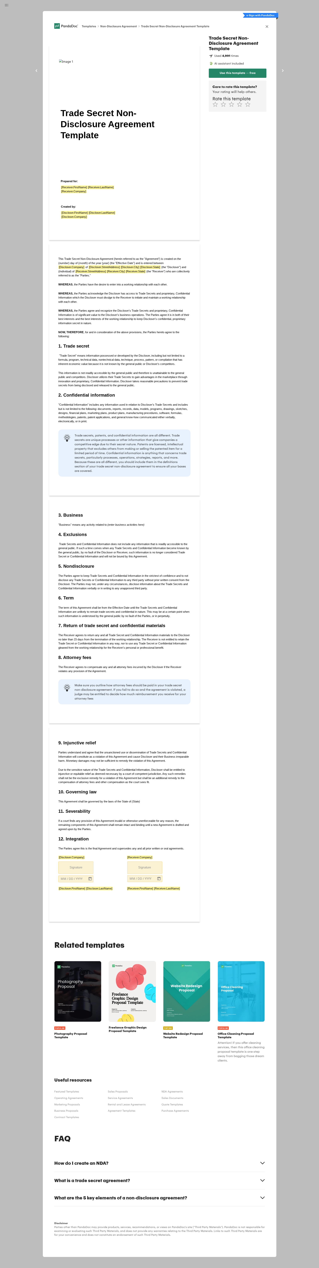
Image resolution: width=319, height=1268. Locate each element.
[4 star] (241, 104)
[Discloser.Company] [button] (74, 216)
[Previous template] (36, 70)
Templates (89, 26)
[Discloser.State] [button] (150, 267)
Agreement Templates (121, 1110)
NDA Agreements (172, 1091)
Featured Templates (66, 1091)
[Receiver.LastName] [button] (101, 187)
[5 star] (249, 104)
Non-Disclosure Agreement (118, 26)
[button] (75, 878)
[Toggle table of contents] (7, 5)
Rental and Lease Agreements (127, 1104)
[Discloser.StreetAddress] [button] (104, 267)
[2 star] (225, 104)
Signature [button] (76, 867)
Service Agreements (120, 1097)
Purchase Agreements (175, 1110)
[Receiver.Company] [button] (73, 191)
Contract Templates (66, 1117)
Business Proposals (66, 1110)
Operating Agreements (68, 1097)
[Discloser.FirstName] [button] (74, 212)
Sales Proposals (118, 1091)
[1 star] (216, 104)
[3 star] (233, 104)
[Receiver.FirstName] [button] (74, 187)
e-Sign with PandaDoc (260, 15)
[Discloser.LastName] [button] (102, 212)
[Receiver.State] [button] (135, 271)
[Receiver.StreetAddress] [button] (91, 271)
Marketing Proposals (67, 1104)
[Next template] (282, 70)
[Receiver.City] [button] (116, 271)
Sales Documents (172, 1097)
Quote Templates (172, 1104)
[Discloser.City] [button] (130, 267)
